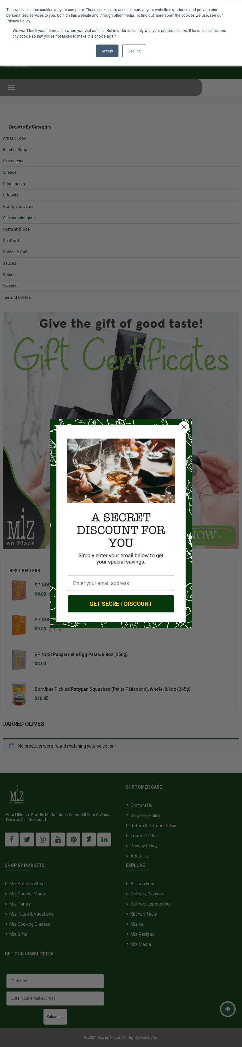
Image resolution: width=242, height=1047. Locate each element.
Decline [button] (134, 50)
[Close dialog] (183, 426)
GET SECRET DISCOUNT (121, 603)
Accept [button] (107, 50)
